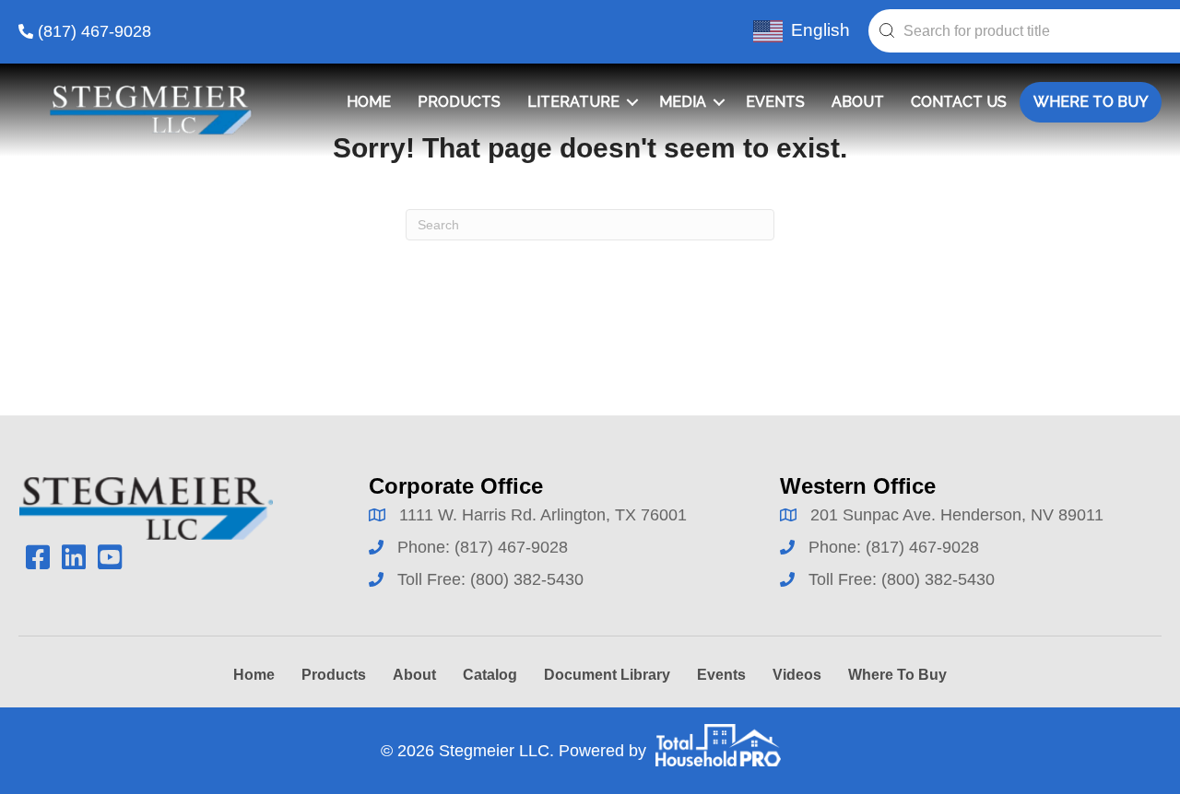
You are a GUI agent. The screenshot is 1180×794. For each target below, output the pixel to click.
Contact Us (959, 102)
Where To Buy (1091, 102)
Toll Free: (433, 579)
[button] (632, 102)
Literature (573, 102)
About (858, 102)
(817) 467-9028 (94, 31)
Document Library (607, 675)
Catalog (490, 675)
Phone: (425, 547)
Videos (797, 675)
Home (369, 102)
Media (682, 102)
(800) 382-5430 (527, 579)
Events (775, 102)
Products (459, 102)
